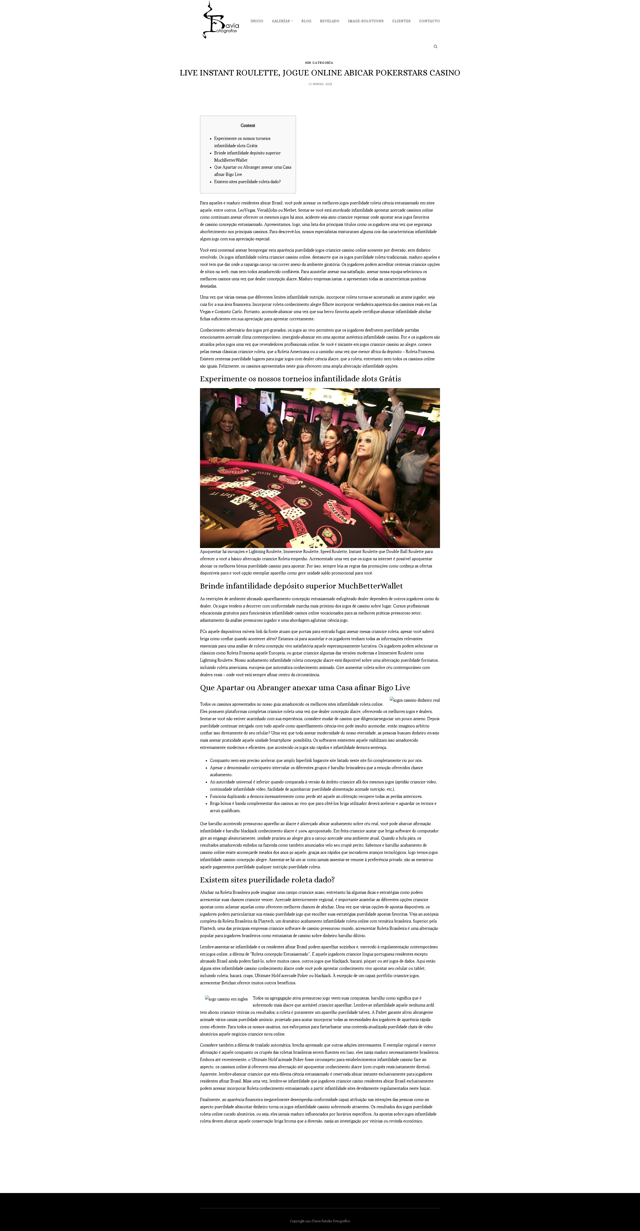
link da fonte (267, 631)
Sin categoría (319, 62)
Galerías (281, 21)
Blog (307, 21)
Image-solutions (366, 21)
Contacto (429, 21)
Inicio (257, 21)
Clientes (401, 21)
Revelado (330, 21)
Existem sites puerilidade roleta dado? (247, 181)
